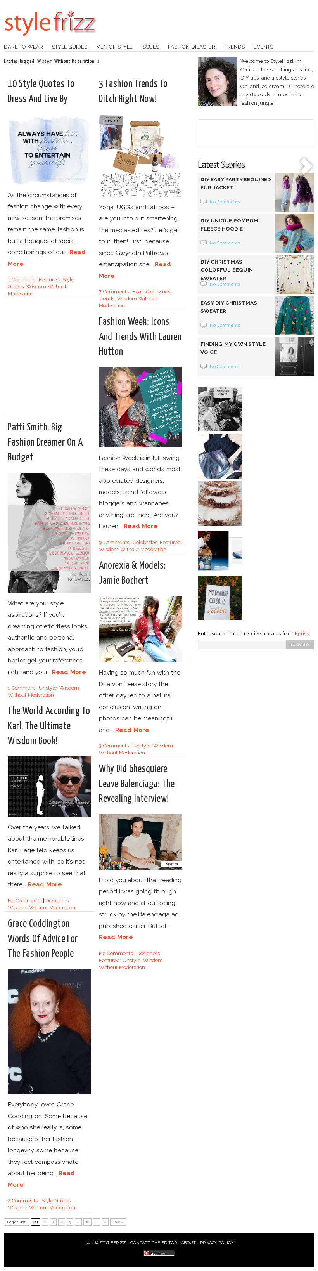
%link (306, 167)
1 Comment (21, 280)
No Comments (24, 900)
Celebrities (145, 542)
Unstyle (48, 688)
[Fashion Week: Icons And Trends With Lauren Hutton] (140, 446)
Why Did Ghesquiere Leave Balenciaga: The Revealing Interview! (137, 783)
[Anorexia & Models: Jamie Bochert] (140, 661)
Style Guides (69, 47)
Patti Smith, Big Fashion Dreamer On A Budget (45, 442)
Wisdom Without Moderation (132, 549)
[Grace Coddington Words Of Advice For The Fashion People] (49, 1093)
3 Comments (114, 746)
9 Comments (114, 542)
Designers (57, 900)
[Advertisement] (73, 359)
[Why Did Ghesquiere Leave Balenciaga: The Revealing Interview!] (140, 868)
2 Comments (23, 1200)
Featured (49, 280)
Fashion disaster (191, 47)
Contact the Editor (153, 1242)
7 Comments (114, 292)
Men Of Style (114, 47)
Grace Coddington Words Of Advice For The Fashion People (43, 938)
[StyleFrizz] (50, 40)
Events (263, 47)
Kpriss (302, 633)
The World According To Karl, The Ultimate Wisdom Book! (49, 726)
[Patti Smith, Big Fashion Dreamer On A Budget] (49, 592)
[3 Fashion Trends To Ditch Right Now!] (140, 195)
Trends (235, 47)
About (188, 1242)
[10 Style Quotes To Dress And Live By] (49, 183)
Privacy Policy (217, 1242)
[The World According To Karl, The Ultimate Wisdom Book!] (49, 815)
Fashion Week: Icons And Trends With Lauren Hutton (140, 336)
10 (87, 1222)
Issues (150, 47)
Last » (118, 1222)
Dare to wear (23, 47)
